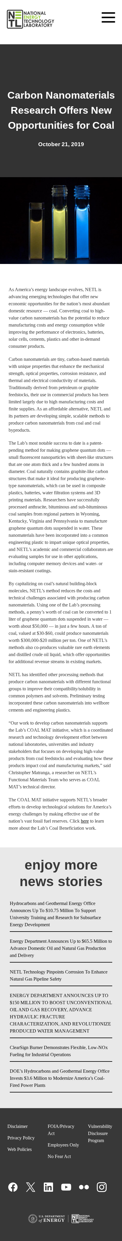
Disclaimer (17, 1126)
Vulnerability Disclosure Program (100, 1133)
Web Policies (19, 1149)
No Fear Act (59, 1156)
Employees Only (63, 1144)
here (85, 820)
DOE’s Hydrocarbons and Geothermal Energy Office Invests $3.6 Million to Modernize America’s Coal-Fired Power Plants (60, 1078)
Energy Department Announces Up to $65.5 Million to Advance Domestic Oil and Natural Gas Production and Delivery (61, 948)
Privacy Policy (21, 1137)
